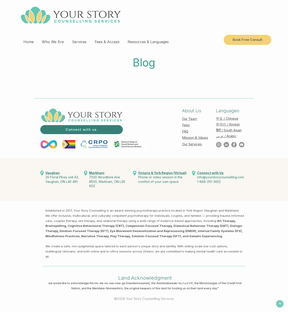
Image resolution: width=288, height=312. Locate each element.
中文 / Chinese (227, 118)
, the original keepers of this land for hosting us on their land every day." (171, 288)
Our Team (189, 119)
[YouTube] (241, 144)
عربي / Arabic (226, 136)
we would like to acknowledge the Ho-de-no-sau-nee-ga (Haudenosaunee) (99, 283)
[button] (53, 39)
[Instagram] (218, 144)
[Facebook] (234, 144)
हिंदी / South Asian (229, 130)
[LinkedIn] (226, 144)
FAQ (185, 131)
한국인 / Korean (228, 124)
